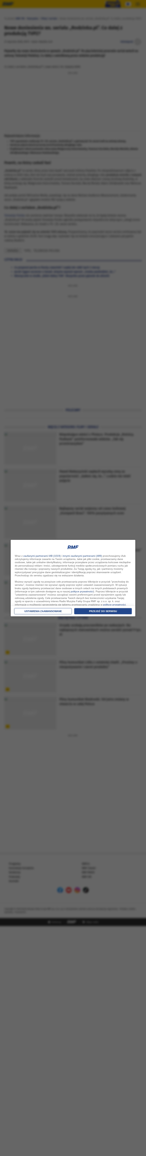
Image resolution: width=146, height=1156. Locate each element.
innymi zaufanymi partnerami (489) (82, 555)
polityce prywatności (82, 591)
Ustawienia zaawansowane (43, 611)
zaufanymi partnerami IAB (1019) (42, 555)
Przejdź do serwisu (103, 611)
